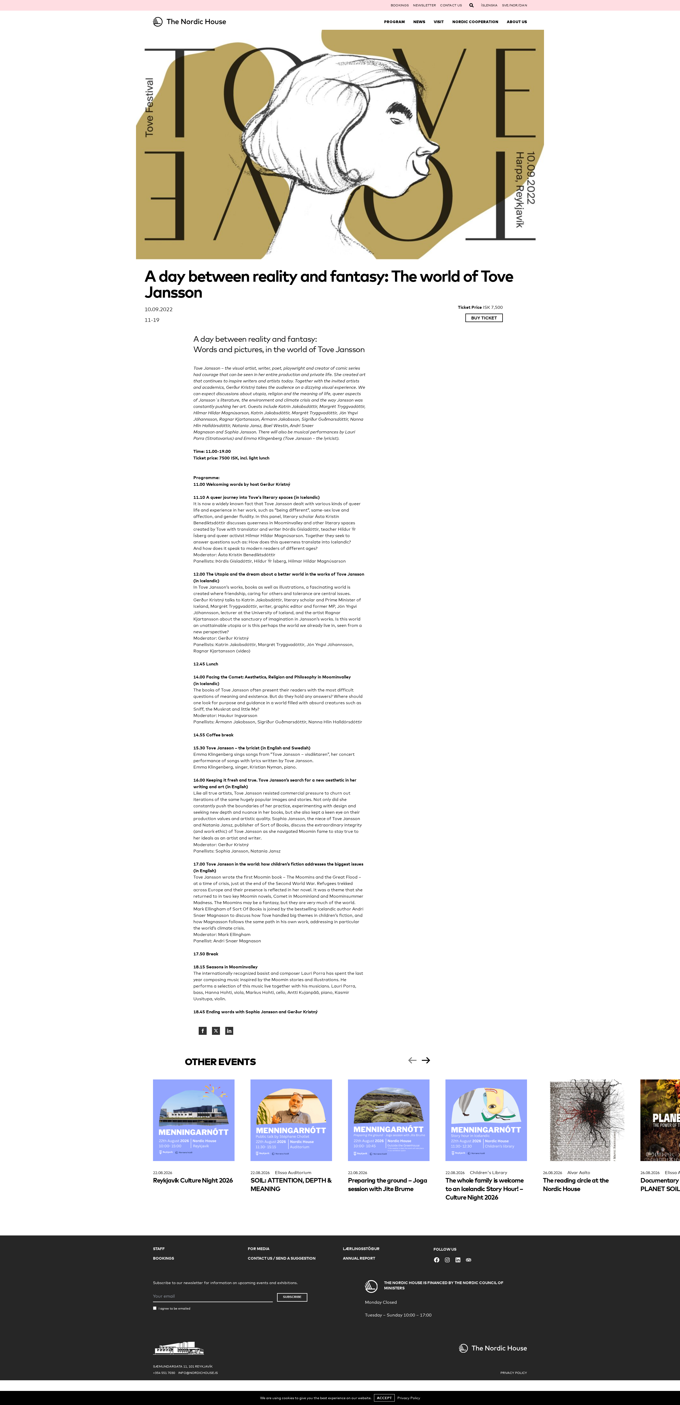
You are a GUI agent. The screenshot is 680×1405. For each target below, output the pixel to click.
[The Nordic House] (199, 22)
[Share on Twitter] (216, 1031)
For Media (258, 1248)
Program (394, 21)
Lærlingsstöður (361, 1248)
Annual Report (359, 1258)
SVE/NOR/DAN (514, 5)
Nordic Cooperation (475, 21)
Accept (384, 1398)
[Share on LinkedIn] (229, 1031)
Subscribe (292, 1297)
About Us (517, 21)
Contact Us (451, 5)
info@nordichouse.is (198, 1373)
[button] (412, 1060)
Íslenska (489, 5)
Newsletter (424, 5)
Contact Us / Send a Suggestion (282, 1258)
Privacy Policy (513, 1373)
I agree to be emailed (174, 1308)
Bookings (400, 5)
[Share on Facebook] (203, 1031)
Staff (159, 1248)
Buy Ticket (484, 317)
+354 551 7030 (164, 1373)
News (419, 21)
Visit (439, 21)
